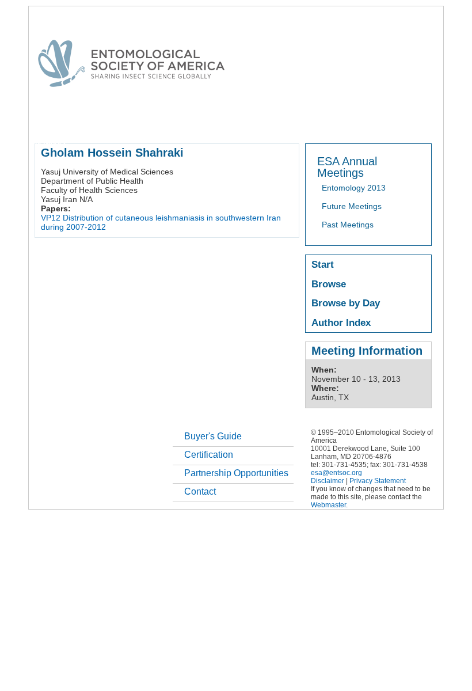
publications (276, 123)
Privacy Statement (377, 481)
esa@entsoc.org (336, 473)
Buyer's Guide (213, 436)
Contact (200, 491)
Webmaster (328, 505)
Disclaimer (327, 481)
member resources (169, 123)
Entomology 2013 (354, 187)
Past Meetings (348, 224)
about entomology (95, 123)
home (44, 123)
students (378, 123)
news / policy (330, 123)
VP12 (50, 217)
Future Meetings (352, 206)
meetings (229, 123)
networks (50, 143)
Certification (208, 455)
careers (418, 123)
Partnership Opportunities (236, 473)
